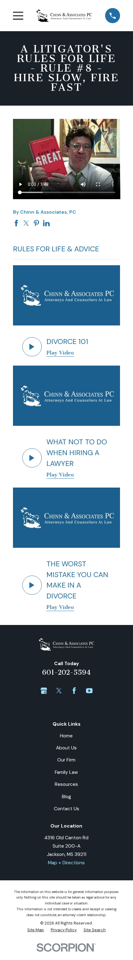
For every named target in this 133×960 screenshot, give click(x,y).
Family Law (66, 772)
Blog (66, 797)
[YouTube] (89, 690)
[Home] (64, 16)
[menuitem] (35, 930)
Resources (66, 784)
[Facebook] (74, 690)
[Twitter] (59, 690)
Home (66, 736)
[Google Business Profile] (44, 690)
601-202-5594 (66, 673)
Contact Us (66, 809)
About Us (66, 748)
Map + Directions (66, 863)
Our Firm (66, 760)
